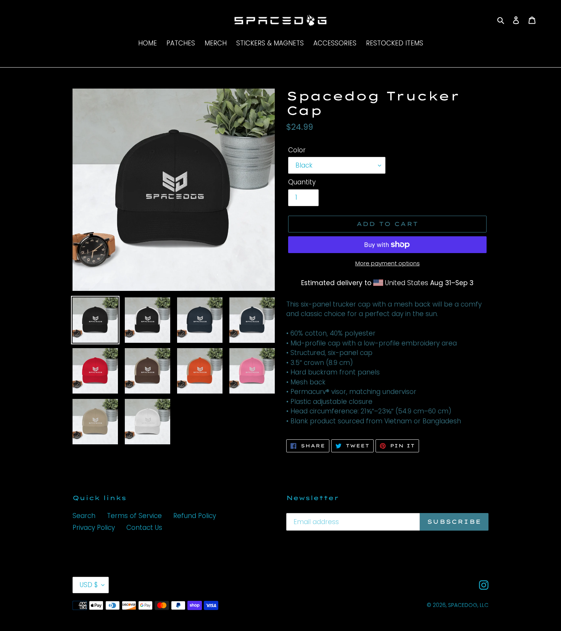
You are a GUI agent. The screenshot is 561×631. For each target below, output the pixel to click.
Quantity (302, 182)
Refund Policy (194, 515)
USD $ (89, 584)
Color (297, 150)
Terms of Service (134, 515)
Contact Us (144, 527)
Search (84, 515)
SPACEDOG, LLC (468, 605)
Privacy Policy (94, 527)
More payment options (387, 263)
